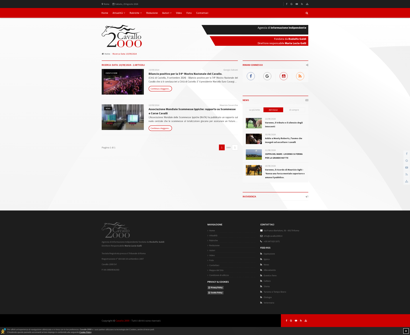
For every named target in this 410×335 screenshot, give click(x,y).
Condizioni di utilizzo (219, 275)
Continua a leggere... (160, 88)
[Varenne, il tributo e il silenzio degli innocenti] (254, 123)
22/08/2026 (270, 118)
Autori (165, 12)
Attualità (118, 12)
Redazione (152, 12)
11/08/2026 (270, 150)
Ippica (267, 259)
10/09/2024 (154, 69)
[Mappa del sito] (307, 4)
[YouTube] (297, 4)
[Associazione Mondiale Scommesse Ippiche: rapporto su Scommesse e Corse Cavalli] (123, 117)
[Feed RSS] (302, 4)
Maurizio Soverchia (229, 105)
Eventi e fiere (270, 275)
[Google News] (291, 4)
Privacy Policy (216, 287)
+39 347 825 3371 (272, 241)
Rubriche (134, 12)
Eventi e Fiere (111, 73)
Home (104, 12)
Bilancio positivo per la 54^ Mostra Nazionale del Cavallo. (185, 74)
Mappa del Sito (216, 270)
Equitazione (269, 253)
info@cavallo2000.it (273, 235)
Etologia (268, 297)
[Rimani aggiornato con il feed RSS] (301, 321)
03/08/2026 (270, 134)
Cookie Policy (216, 292)
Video (179, 12)
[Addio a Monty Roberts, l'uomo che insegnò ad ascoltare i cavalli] (254, 139)
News (108, 108)
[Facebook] (286, 4)
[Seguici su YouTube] (296, 321)
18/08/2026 (270, 165)
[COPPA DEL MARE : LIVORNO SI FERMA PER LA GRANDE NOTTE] (254, 154)
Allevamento (270, 270)
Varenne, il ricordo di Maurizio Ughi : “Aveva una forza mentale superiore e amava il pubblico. (285, 173)
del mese (273, 109)
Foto (189, 12)
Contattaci (202, 12)
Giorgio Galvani (230, 69)
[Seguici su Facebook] (286, 321)
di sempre (294, 109)
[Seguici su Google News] (291, 321)
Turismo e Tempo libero (275, 291)
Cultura (267, 280)
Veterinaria (269, 302)
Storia (267, 286)
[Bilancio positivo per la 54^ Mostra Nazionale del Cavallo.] (123, 82)
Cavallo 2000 (122, 320)
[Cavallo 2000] (122, 32)
